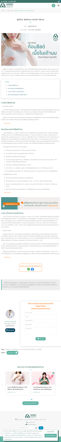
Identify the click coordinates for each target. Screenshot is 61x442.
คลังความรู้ (10, 10)
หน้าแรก (3, 10)
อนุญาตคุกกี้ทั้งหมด (51, 435)
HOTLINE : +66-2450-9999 (9, 1)
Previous (2, 384)
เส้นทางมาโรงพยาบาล (32, 424)
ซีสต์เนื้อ (40, 349)
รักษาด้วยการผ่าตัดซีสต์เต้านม (16, 88)
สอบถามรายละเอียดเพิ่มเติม (30, 266)
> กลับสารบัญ (6, 123)
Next (58, 384)
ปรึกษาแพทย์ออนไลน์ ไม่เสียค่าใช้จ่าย (17, 95)
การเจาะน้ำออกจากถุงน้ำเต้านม (16, 91)
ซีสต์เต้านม (8, 349)
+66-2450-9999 (31, 422)
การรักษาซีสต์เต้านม (13, 85)
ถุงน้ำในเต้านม (15, 349)
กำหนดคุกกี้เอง (50, 431)
